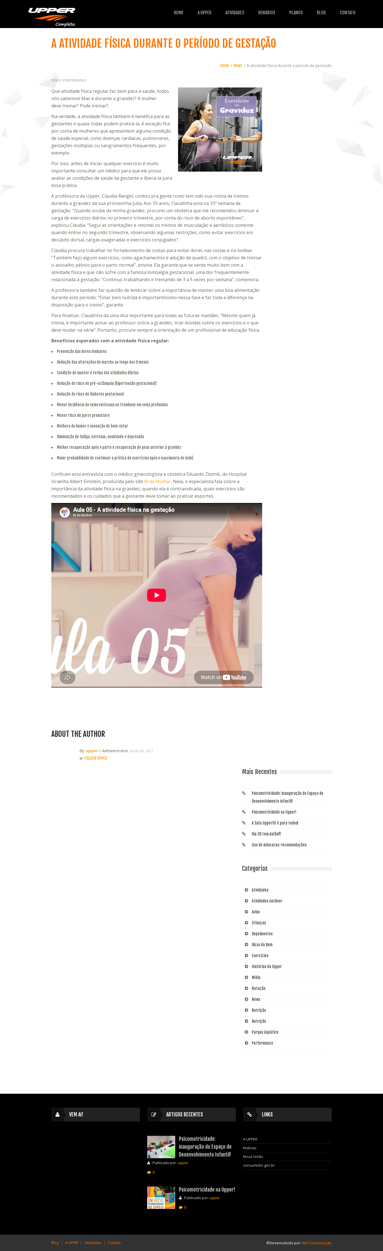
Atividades (260, 890)
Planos (296, 12)
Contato (348, 12)
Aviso (256, 912)
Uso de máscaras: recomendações (279, 845)
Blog (321, 12)
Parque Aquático (265, 1032)
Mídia (256, 977)
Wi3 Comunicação (317, 1242)
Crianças (259, 922)
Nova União (253, 1156)
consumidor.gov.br (259, 1165)
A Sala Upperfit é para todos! (275, 823)
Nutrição (259, 1010)
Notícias (250, 1147)
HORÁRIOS (266, 12)
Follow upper (95, 758)
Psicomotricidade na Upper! (274, 812)
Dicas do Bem (262, 944)
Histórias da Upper (267, 966)
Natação (259, 988)
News (238, 65)
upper (92, 750)
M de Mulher (157, 481)
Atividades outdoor (267, 901)
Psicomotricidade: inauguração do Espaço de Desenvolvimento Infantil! (287, 797)
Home (179, 12)
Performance (75, 80)
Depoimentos (262, 933)
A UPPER (204, 12)
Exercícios (260, 955)
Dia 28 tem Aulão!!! (266, 834)
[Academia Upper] (51, 16)
